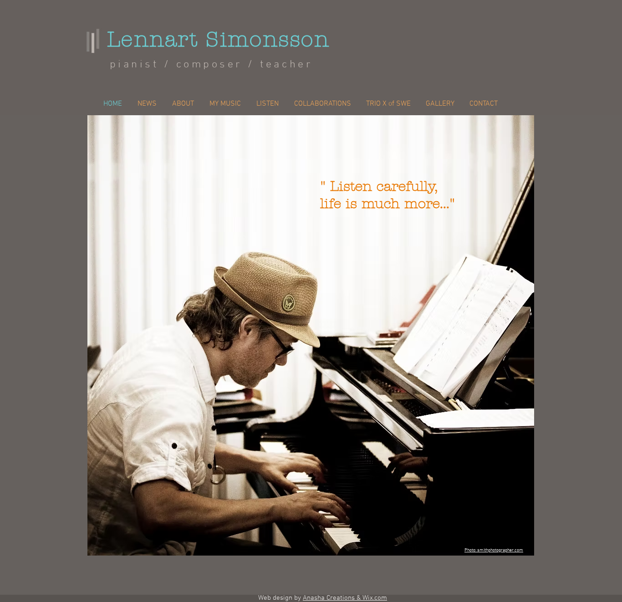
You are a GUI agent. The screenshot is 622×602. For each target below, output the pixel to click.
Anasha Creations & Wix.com (345, 598)
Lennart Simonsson (218, 39)
